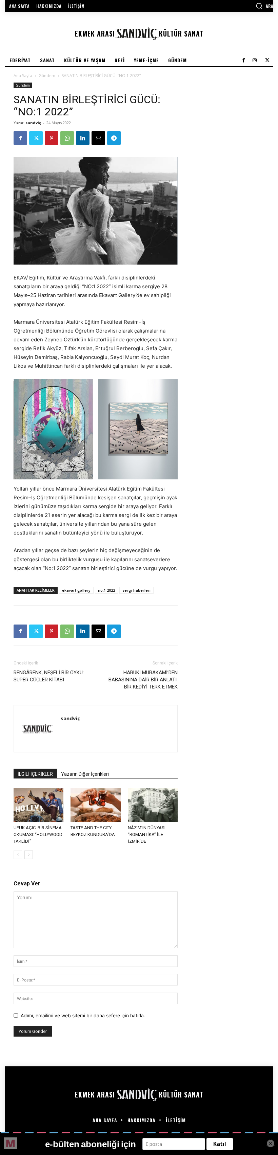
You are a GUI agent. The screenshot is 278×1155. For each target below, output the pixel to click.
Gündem (47, 75)
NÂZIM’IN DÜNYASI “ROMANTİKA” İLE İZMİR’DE (146, 834)
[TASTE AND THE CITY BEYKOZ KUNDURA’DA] (95, 805)
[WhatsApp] (67, 138)
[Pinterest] (51, 138)
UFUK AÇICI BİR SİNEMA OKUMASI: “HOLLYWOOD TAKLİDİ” (38, 834)
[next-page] (28, 855)
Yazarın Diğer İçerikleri (85, 774)
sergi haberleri (136, 590)
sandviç (33, 122)
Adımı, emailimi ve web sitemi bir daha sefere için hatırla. (83, 1015)
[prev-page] (18, 855)
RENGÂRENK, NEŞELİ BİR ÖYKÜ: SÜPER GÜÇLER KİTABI (49, 676)
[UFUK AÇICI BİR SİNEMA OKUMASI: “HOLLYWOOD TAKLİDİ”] (38, 805)
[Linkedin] (83, 138)
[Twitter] (36, 138)
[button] (264, 5)
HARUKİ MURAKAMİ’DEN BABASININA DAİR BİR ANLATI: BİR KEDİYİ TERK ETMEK (143, 680)
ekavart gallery (76, 590)
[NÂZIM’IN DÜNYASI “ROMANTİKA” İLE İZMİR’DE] (153, 805)
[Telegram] (114, 138)
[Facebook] (20, 138)
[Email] (98, 138)
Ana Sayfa (23, 75)
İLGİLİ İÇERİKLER (35, 774)
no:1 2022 (106, 590)
